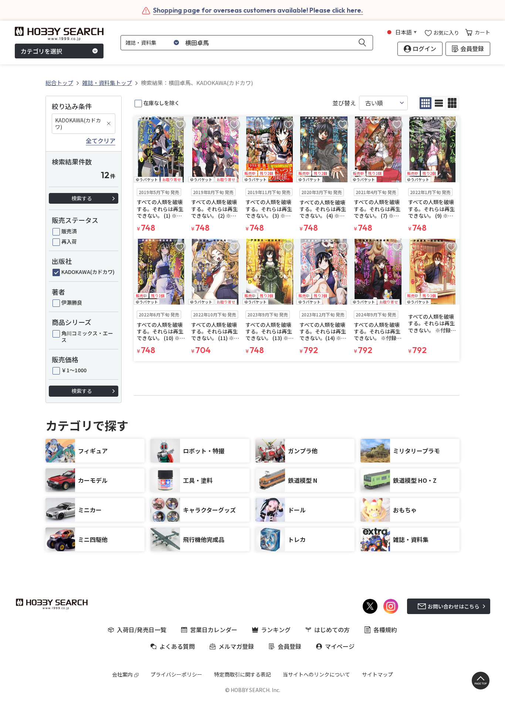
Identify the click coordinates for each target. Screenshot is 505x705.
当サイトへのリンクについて (316, 674)
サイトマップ (377, 674)
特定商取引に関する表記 (242, 674)
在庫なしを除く (161, 102)
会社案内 (122, 674)
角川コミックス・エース (87, 336)
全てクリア (100, 141)
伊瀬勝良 (71, 302)
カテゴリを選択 (41, 51)
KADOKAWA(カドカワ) (78, 123)
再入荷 (69, 241)
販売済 (69, 231)
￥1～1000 (74, 370)
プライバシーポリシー (176, 674)
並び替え (344, 103)
